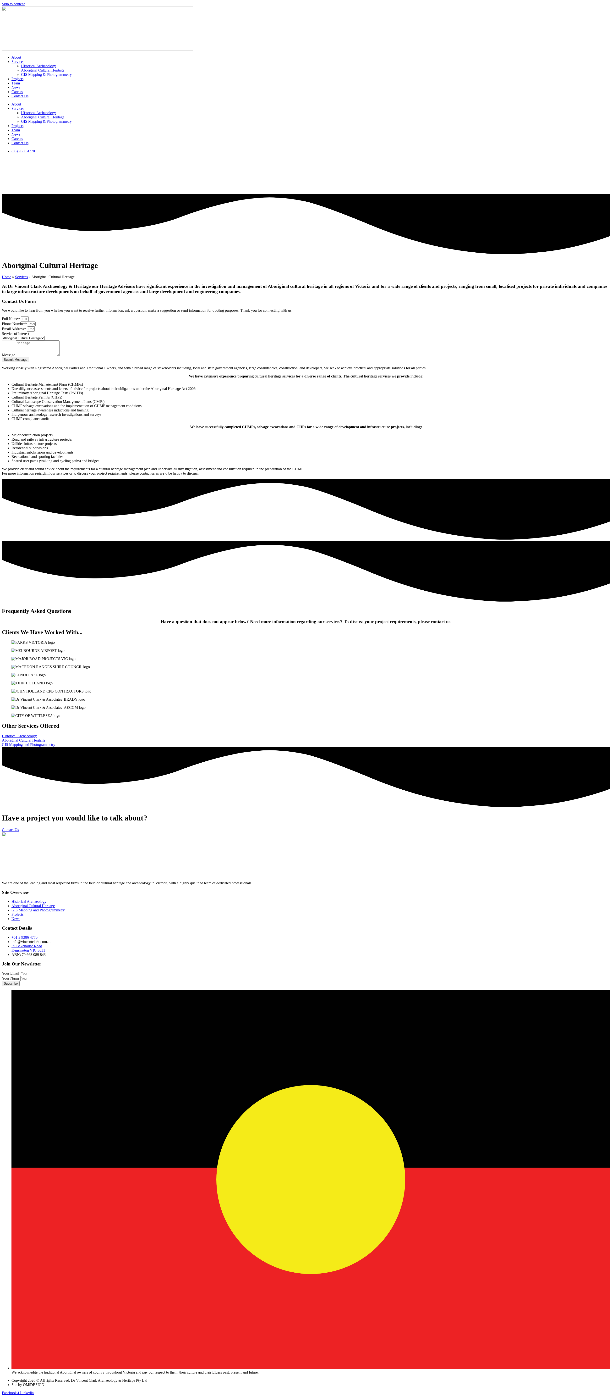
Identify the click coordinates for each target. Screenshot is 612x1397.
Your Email (11, 973)
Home (6, 277)
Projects (17, 79)
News (15, 87)
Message (9, 355)
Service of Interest (15, 334)
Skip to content (13, 4)
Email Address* (14, 329)
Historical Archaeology (38, 66)
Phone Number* (15, 324)
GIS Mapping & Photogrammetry (46, 74)
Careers (17, 92)
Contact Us (19, 96)
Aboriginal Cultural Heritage (42, 70)
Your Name (11, 978)
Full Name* (11, 319)
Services (17, 62)
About (16, 57)
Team (15, 83)
